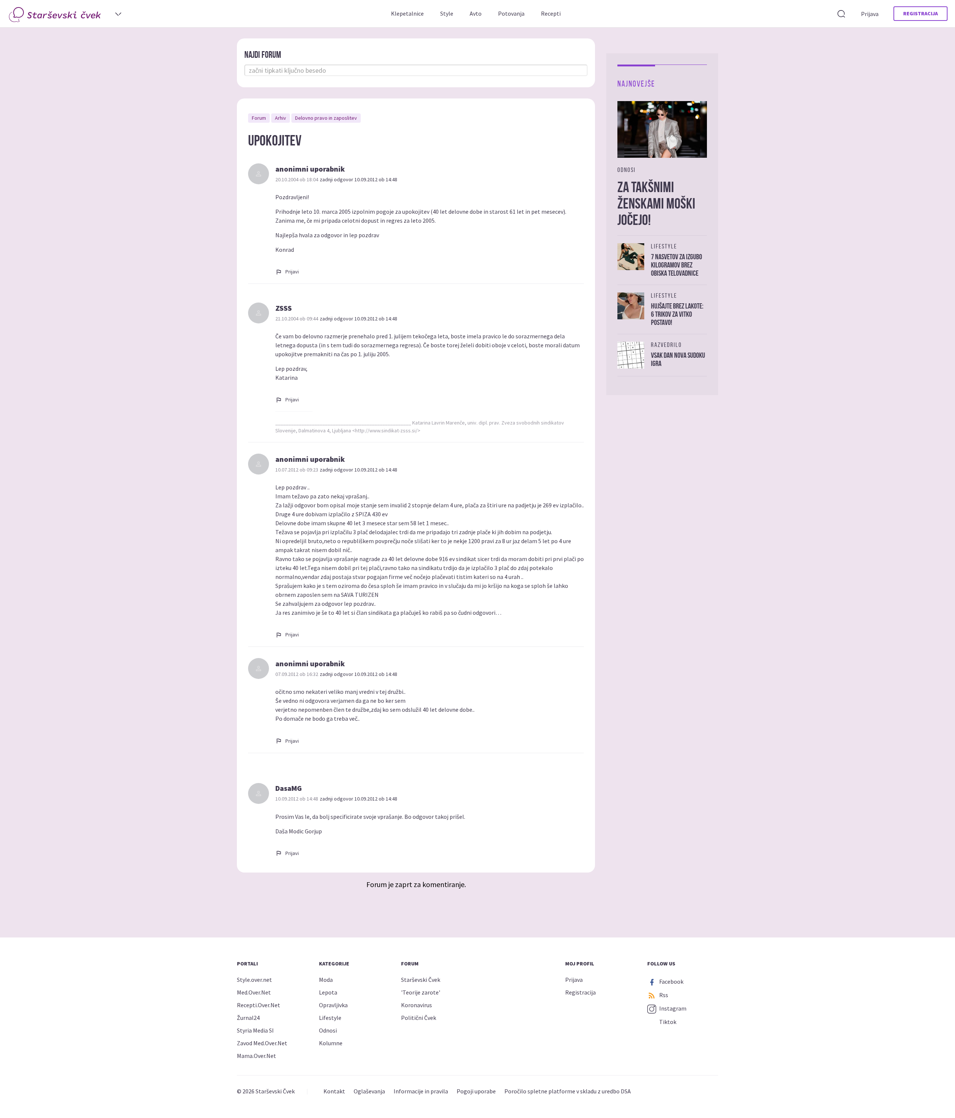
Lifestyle (330, 1017)
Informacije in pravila (421, 1091)
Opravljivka (333, 1005)
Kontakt (334, 1091)
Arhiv (280, 118)
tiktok (667, 1021)
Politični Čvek (418, 1017)
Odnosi (328, 1030)
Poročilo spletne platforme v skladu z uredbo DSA (567, 1091)
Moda (326, 979)
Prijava (870, 14)
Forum (259, 118)
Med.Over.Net (254, 992)
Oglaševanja (369, 1091)
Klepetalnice (407, 13)
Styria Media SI (255, 1030)
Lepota (328, 992)
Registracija (920, 13)
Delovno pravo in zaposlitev (326, 118)
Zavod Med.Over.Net (262, 1043)
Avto (476, 13)
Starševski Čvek (420, 979)
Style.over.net (254, 979)
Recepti (551, 13)
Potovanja (511, 13)
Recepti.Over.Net (258, 1005)
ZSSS (283, 308)
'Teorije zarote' (420, 992)
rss (663, 995)
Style (446, 13)
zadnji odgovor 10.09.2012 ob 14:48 (358, 179)
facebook (670, 981)
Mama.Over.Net (256, 1055)
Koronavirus (416, 1005)
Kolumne (330, 1043)
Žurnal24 (248, 1017)
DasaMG (288, 788)
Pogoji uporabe (476, 1091)
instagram (672, 1008)
